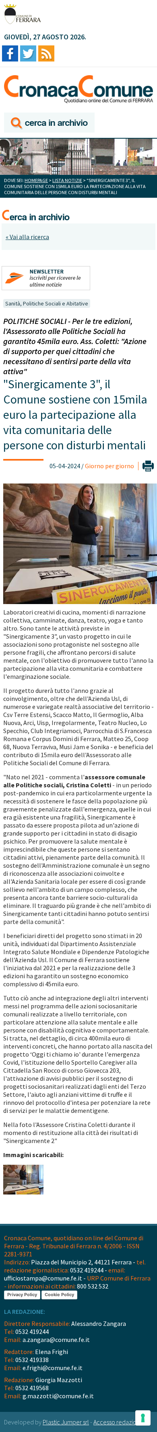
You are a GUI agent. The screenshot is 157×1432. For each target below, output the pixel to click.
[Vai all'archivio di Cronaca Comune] (49, 123)
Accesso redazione (118, 1422)
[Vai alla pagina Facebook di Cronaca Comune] (10, 54)
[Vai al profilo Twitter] (28, 54)
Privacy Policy (22, 1294)
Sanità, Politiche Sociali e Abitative (46, 303)
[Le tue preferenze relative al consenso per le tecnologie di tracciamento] (143, 1418)
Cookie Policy (59, 1294)
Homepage (36, 180)
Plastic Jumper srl (66, 1422)
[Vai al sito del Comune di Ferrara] (22, 14)
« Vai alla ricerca (27, 237)
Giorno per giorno (109, 466)
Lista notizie (67, 180)
